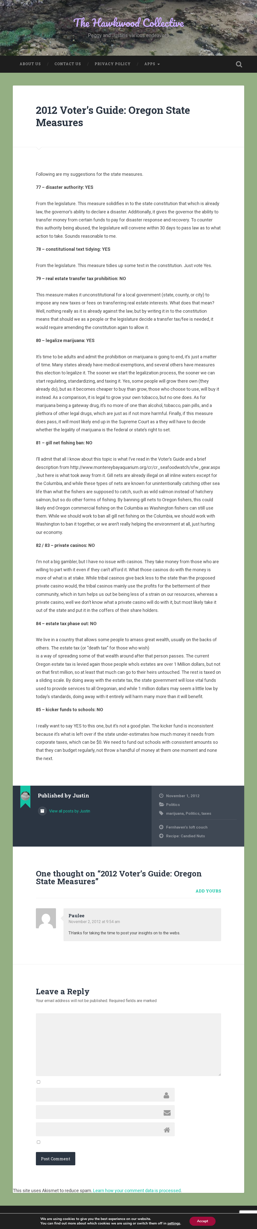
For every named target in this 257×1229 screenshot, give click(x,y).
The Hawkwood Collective (128, 22)
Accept (202, 1221)
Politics (173, 804)
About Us (30, 64)
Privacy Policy (113, 64)
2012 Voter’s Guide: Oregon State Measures (113, 116)
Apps (149, 64)
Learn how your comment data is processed (137, 1190)
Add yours (208, 890)
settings (173, 1223)
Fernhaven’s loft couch (187, 827)
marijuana (175, 813)
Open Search (239, 64)
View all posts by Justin (69, 811)
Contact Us (67, 64)
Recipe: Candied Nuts (185, 836)
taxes (206, 813)
